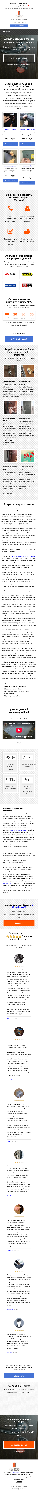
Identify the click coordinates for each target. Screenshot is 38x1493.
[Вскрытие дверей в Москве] (19, 14)
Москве (25, 6)
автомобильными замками (17, 830)
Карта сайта (19, 1482)
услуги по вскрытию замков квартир (23, 556)
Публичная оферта (19, 1479)
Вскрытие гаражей (10, 166)
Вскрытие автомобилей (27, 129)
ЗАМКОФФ (15, 1472)
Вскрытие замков (10, 129)
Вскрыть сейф (27, 166)
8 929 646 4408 (19, 58)
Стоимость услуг (8, 883)
